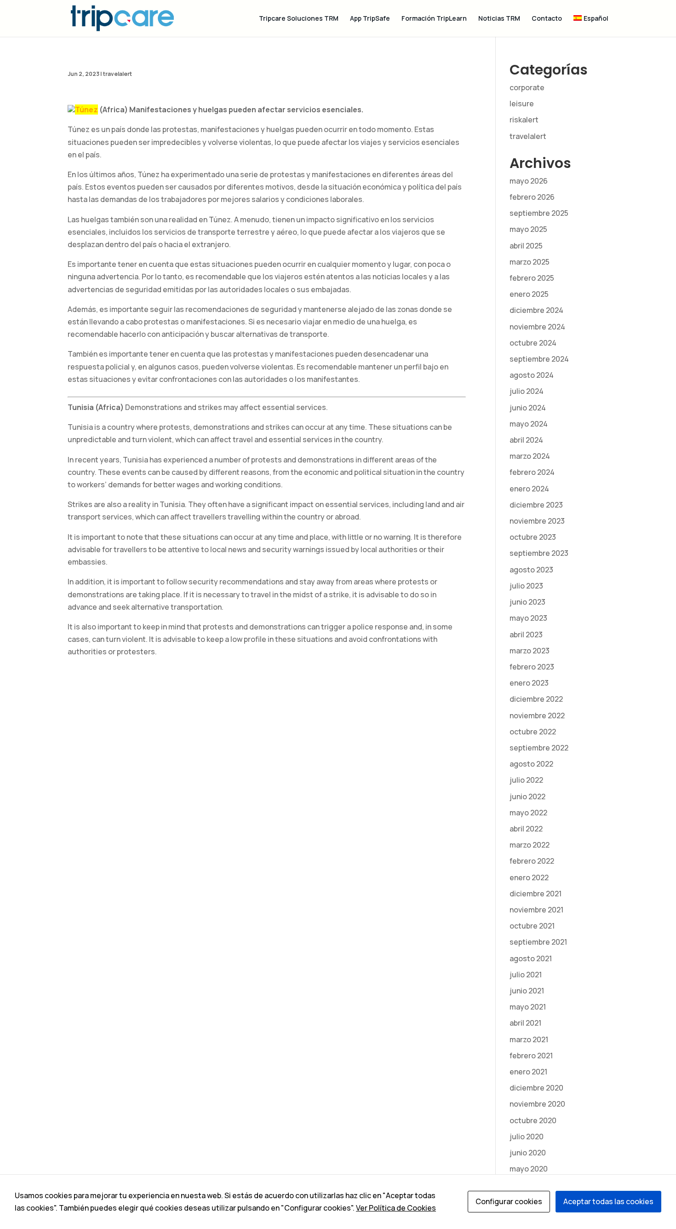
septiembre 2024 (539, 359)
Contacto (547, 19)
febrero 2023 (532, 667)
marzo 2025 (530, 262)
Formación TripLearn (434, 19)
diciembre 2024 (536, 310)
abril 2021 (525, 1023)
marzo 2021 (529, 1039)
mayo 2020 (529, 1169)
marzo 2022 (530, 845)
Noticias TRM (499, 19)
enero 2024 (529, 489)
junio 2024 (528, 408)
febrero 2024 (532, 472)
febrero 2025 (532, 278)
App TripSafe (370, 19)
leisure (522, 103)
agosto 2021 (531, 958)
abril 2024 (526, 440)
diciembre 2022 (536, 699)
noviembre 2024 (537, 327)
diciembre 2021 (535, 894)
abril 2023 (526, 634)
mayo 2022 (528, 813)
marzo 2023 (530, 651)
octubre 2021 (532, 926)
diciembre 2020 (536, 1088)
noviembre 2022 (537, 715)
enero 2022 (529, 877)
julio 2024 (527, 391)
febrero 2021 (531, 1055)
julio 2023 (526, 586)
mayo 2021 (528, 1007)
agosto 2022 (531, 764)
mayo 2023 (528, 618)
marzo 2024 (530, 456)
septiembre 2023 (539, 553)
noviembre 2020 (537, 1104)
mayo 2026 (529, 181)
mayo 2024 (529, 424)
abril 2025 (526, 246)
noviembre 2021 (536, 910)
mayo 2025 (528, 229)
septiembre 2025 (539, 213)
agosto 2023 (531, 570)
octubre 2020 (533, 1120)
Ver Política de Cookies (396, 1208)
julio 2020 (527, 1136)
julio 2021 (526, 974)
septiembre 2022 (539, 748)
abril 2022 (526, 829)
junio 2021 (527, 991)
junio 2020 (528, 1153)
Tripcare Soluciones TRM (298, 19)
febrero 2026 (532, 197)
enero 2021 (528, 1072)
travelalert (117, 74)
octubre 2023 (533, 537)
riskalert (524, 120)
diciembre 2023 (536, 505)
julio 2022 (526, 780)
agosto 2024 (532, 375)
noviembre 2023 (537, 521)
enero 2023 (529, 683)
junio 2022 (527, 796)
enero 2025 (529, 294)
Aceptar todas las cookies (608, 1201)
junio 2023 (527, 602)
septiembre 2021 (538, 942)
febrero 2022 (532, 861)
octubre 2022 (533, 732)
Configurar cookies (508, 1201)
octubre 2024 (533, 343)
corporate (527, 87)
